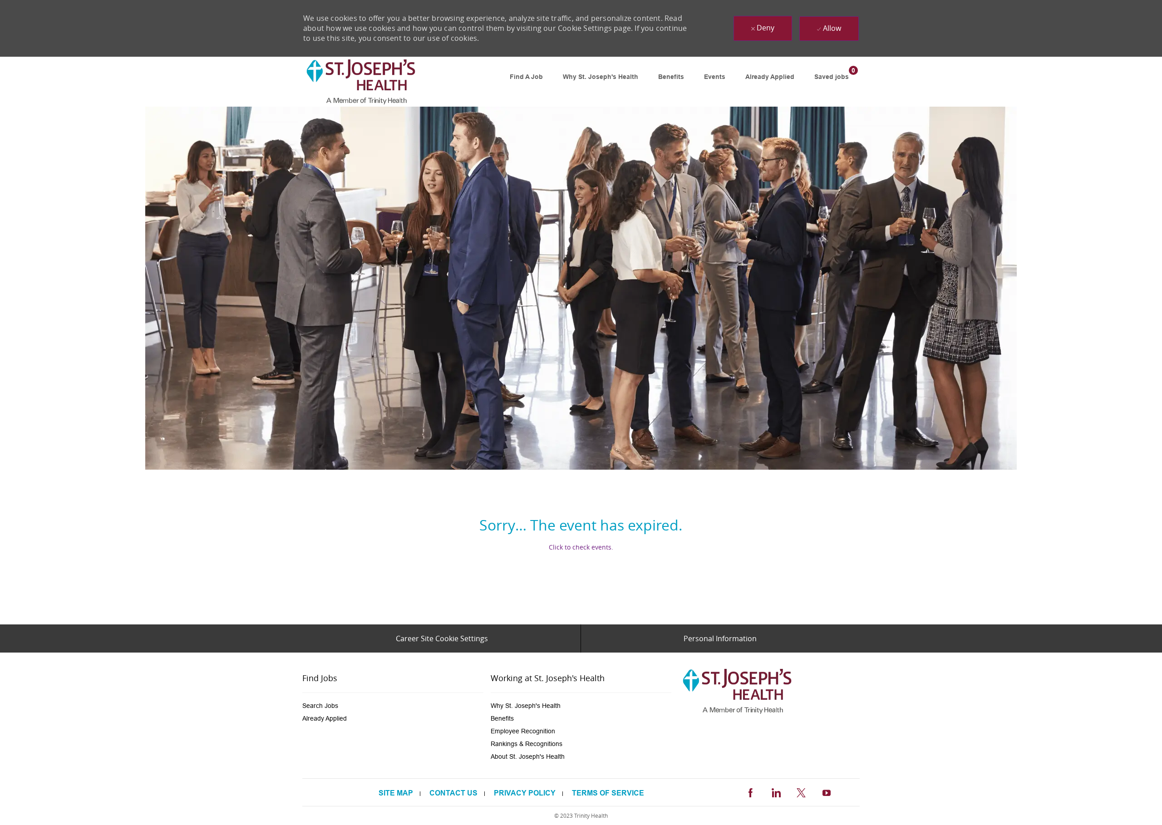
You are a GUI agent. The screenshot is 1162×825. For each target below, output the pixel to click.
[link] (360, 82)
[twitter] (801, 792)
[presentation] (392, 705)
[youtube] (826, 792)
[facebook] (750, 792)
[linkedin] (775, 792)
